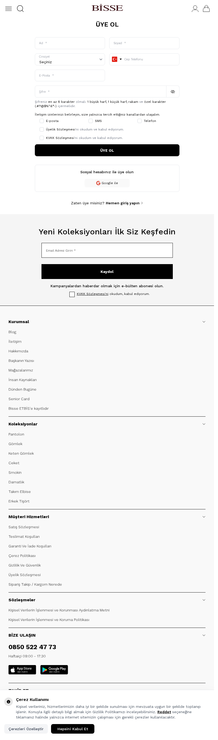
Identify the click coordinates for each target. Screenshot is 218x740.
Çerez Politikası (22, 555)
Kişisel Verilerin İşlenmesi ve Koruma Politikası (49, 620)
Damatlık (16, 482)
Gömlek (15, 444)
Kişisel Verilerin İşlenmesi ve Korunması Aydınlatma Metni (59, 610)
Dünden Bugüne (22, 389)
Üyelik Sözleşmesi (25, 575)
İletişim (15, 341)
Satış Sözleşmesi (24, 527)
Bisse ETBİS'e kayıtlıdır (29, 408)
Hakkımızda (18, 351)
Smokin (15, 472)
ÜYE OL (107, 150)
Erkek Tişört (19, 501)
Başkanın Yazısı (21, 360)
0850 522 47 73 (32, 647)
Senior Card (19, 399)
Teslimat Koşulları (24, 536)
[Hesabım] (195, 8)
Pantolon (16, 434)
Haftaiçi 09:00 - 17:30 (27, 656)
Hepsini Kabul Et (72, 729)
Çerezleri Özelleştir (26, 729)
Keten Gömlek (21, 453)
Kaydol (107, 271)
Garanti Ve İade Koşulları (30, 546)
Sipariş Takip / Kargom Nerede (35, 584)
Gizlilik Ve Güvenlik (25, 565)
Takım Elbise (20, 491)
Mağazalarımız (21, 370)
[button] (20, 8)
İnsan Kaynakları (23, 380)
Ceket (14, 463)
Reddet (164, 712)
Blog (12, 332)
